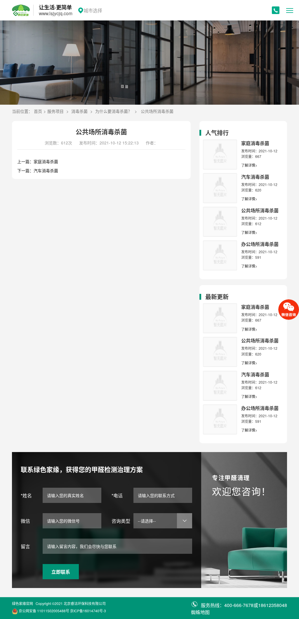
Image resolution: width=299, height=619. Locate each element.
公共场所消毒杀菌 (157, 111)
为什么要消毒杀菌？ (113, 111)
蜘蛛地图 (200, 612)
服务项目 (55, 111)
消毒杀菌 (79, 111)
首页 (38, 111)
